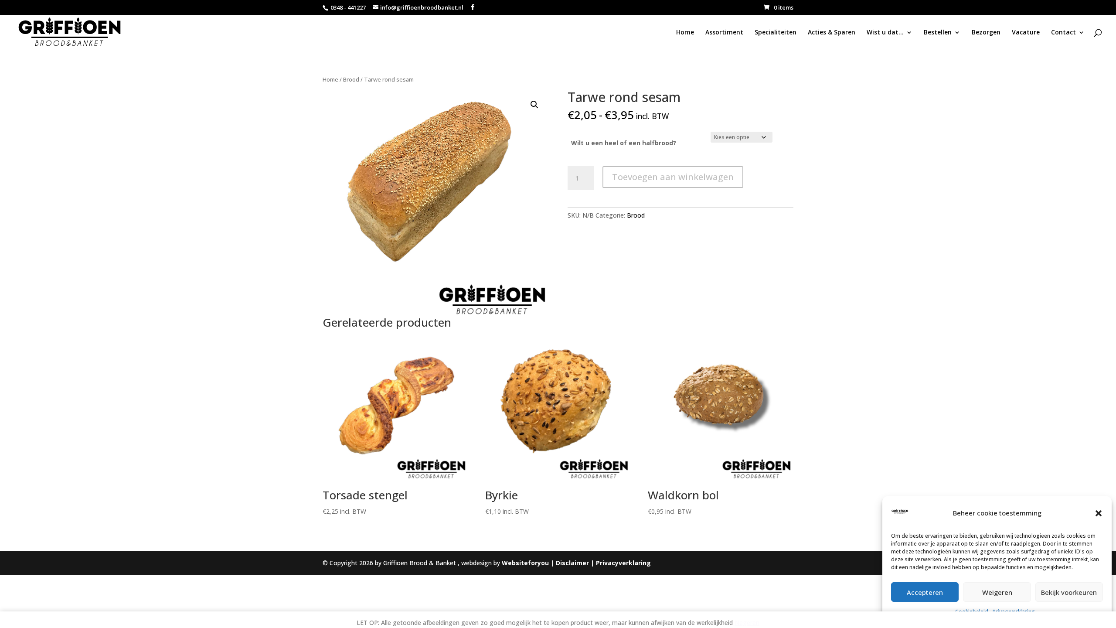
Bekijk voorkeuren (1069, 592)
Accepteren (925, 592)
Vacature (1026, 32)
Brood (351, 79)
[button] (1098, 513)
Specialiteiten (775, 32)
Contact (1063, 32)
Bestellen (938, 32)
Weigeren (997, 592)
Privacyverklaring (623, 563)
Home (685, 32)
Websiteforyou (525, 563)
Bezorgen (986, 32)
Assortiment (724, 32)
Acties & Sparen (831, 32)
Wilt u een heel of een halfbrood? (623, 143)
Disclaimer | (576, 563)
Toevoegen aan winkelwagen (673, 177)
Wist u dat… (885, 32)
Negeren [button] (747, 622)
